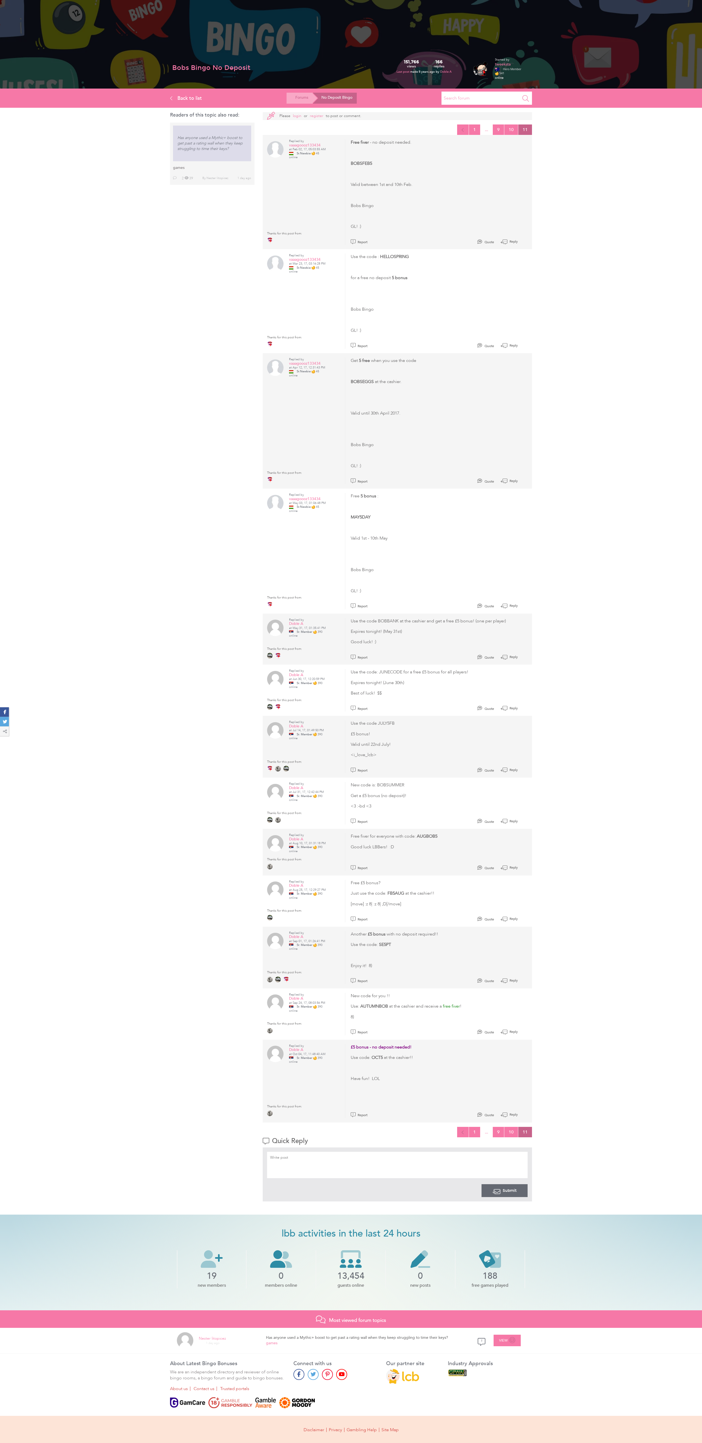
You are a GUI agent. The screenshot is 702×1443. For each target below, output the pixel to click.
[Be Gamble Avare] (266, 1402)
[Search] (525, 98)
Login (297, 115)
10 (511, 130)
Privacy (335, 1430)
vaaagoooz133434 (305, 145)
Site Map (390, 1430)
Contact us (204, 1389)
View (503, 1340)
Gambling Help (362, 1430)
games (179, 167)
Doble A (446, 72)
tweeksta (503, 64)
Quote (489, 242)
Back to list (189, 98)
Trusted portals (234, 1389)
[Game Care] (187, 1402)
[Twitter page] (313, 1374)
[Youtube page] (341, 1374)
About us (179, 1389)
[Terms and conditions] (230, 1402)
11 (525, 130)
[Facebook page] (298, 1374)
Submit (510, 1190)
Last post (403, 72)
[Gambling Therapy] (297, 1402)
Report (362, 242)
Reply (513, 241)
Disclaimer (314, 1430)
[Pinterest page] (327, 1374)
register (316, 115)
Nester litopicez (217, 178)
